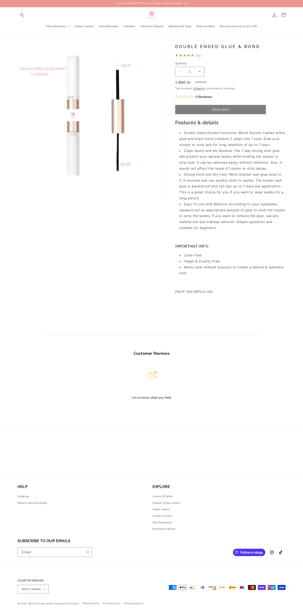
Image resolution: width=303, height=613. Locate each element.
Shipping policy (134, 603)
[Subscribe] (87, 552)
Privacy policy (111, 603)
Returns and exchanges (32, 502)
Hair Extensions (162, 522)
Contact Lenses (162, 515)
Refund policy (91, 603)
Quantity (181, 63)
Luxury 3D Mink (163, 496)
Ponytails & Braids (164, 528)
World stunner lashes (41, 603)
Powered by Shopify (66, 603)
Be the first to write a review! (151, 409)
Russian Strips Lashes (166, 502)
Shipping (198, 88)
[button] (22, 15)
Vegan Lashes (161, 509)
